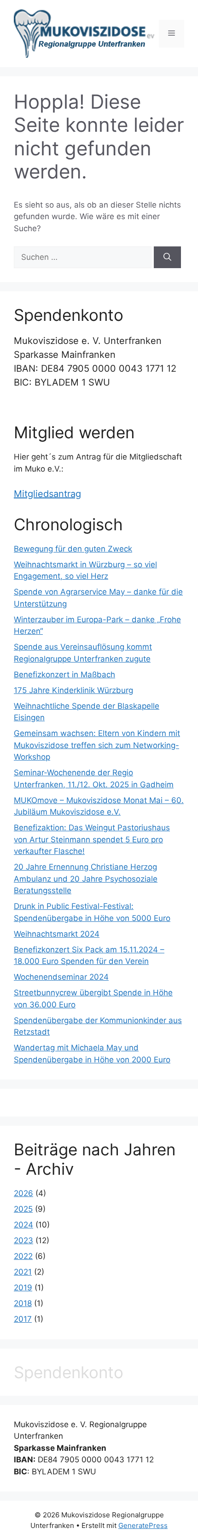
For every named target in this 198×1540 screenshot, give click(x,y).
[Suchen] (167, 257)
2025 (23, 1209)
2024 (23, 1224)
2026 (23, 1193)
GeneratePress (143, 1525)
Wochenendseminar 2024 (61, 977)
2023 (23, 1240)
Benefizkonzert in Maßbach (64, 674)
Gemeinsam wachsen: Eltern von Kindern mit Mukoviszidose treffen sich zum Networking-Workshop (97, 745)
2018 (23, 1303)
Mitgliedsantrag (47, 493)
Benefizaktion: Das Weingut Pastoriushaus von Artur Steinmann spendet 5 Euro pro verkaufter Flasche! (92, 839)
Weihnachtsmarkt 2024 (56, 934)
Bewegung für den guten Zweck (73, 548)
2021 (23, 1271)
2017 (23, 1319)
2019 (23, 1287)
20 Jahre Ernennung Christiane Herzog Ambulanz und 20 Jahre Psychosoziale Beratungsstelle (85, 878)
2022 (23, 1256)
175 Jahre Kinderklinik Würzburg (73, 690)
